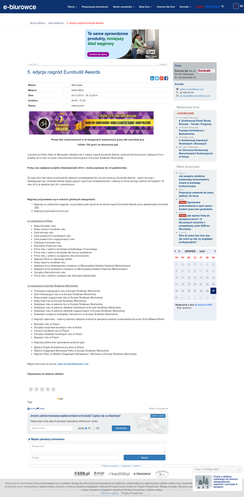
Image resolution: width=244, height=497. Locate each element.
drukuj (33, 408)
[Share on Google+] (161, 78)
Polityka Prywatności (132, 493)
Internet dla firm (166, 6)
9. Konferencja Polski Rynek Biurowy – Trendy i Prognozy (195, 122)
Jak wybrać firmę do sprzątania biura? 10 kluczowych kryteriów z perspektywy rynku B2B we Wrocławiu (194, 222)
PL (235, 6)
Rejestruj (212, 6)
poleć (42, 408)
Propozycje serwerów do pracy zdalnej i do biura (196, 194)
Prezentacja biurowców (95, 6)
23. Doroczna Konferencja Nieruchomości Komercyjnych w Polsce (196, 153)
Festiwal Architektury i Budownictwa (191, 132)
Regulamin (126, 465)
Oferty (71, 6)
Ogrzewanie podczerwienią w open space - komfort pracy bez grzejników (196, 206)
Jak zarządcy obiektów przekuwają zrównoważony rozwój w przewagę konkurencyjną (194, 181)
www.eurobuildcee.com (192, 89)
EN (241, 6)
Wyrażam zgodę (109, 493)
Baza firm (144, 6)
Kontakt (184, 6)
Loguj (200, 6)
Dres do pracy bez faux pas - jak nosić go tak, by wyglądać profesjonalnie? (196, 239)
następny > (163, 64)
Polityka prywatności (110, 465)
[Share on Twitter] (157, 78)
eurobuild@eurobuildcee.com (195, 95)
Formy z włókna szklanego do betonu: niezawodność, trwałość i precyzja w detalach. (225, 481)
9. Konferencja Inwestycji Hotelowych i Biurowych (193, 142)
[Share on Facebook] (166, 78)
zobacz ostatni (157, 416)
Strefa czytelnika (122, 6)
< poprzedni (32, 64)
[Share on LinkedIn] (152, 78)
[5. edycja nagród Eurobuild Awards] (97, 123)
